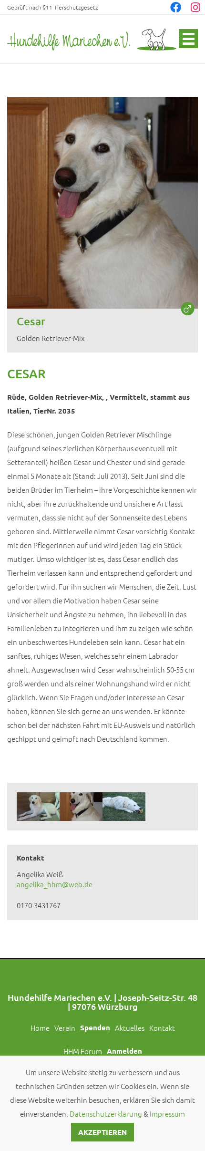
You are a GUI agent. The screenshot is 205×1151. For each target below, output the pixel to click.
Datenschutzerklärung (106, 1114)
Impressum (167, 1114)
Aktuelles (129, 1028)
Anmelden (124, 1051)
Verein (64, 1028)
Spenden (95, 1027)
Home (40, 1028)
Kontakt (162, 1028)
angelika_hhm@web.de (54, 884)
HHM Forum (82, 1051)
